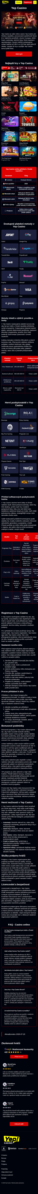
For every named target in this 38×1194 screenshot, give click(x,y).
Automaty (31, 68)
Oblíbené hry (4, 68)
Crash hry (21, 68)
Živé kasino (13, 68)
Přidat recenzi (19, 1056)
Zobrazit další (18, 1124)
